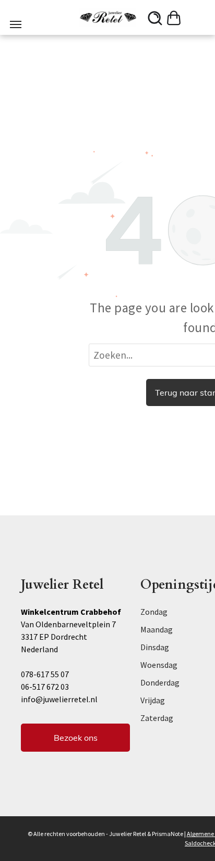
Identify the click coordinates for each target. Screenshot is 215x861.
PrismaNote (167, 834)
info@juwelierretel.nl (59, 699)
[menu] (15, 24)
